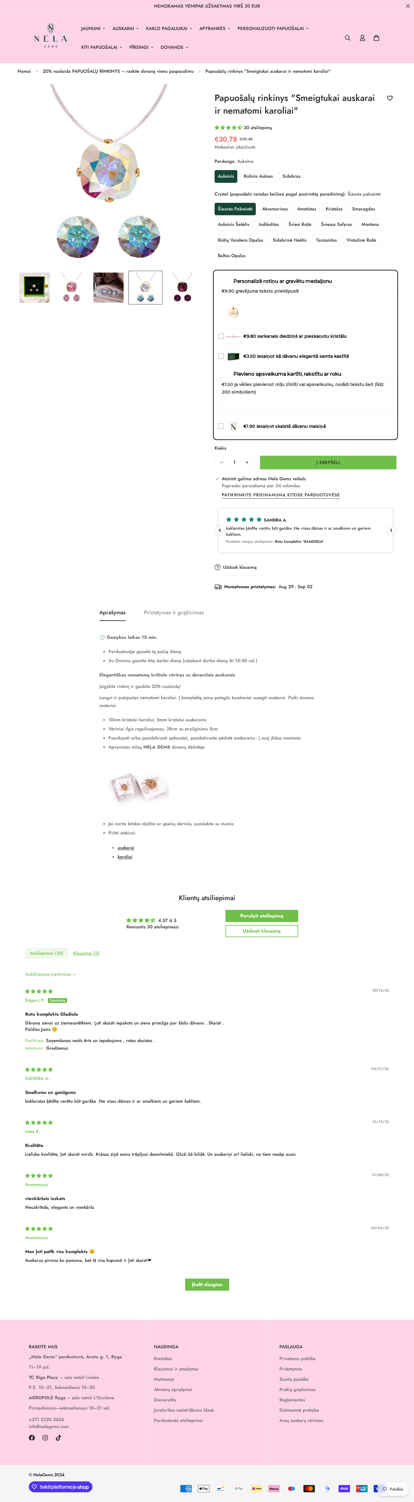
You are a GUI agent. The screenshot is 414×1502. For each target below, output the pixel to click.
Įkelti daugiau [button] (207, 1284)
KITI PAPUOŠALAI (99, 47)
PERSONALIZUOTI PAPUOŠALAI (271, 28)
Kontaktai (163, 1358)
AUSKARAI (123, 28)
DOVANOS (172, 47)
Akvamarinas (275, 209)
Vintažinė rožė (361, 240)
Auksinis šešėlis (233, 224)
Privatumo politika (297, 1358)
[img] (39, 991)
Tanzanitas (326, 240)
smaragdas (363, 209)
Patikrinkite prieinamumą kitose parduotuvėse (281, 495)
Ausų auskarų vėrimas (301, 1420)
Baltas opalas (231, 255)
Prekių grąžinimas (297, 1389)
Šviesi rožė (300, 224)
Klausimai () (86, 953)
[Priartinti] (186, 97)
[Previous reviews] (220, 530)
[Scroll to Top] (402, 1469)
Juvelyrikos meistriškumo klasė (184, 1410)
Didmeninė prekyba (299, 1410)
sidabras (291, 176)
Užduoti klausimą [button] (262, 930)
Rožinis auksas (258, 176)
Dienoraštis (165, 1399)
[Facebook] (32, 1438)
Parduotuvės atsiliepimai (178, 1420)
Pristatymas (290, 1369)
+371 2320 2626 (46, 1419)
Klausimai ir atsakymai (176, 1369)
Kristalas (334, 209)
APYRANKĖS (212, 28)
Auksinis (226, 176)
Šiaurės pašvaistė (235, 209)
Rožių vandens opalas (240, 240)
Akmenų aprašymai (173, 1389)
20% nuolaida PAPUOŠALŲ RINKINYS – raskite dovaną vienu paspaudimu (118, 71)
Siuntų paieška (294, 1379)
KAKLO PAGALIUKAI (166, 28)
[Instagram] (45, 1438)
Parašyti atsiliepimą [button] (261, 915)
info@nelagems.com (49, 1426)
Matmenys (164, 1379)
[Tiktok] (58, 1438)
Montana (370, 224)
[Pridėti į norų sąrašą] (389, 98)
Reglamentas (292, 1399)
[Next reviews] (391, 530)
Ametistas (306, 209)
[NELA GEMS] (51, 37)
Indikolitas (269, 224)
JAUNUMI (90, 28)
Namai (24, 71)
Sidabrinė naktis (289, 240)
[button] (376, 38)
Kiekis (220, 448)
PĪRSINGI (139, 47)
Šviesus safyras (336, 224)
